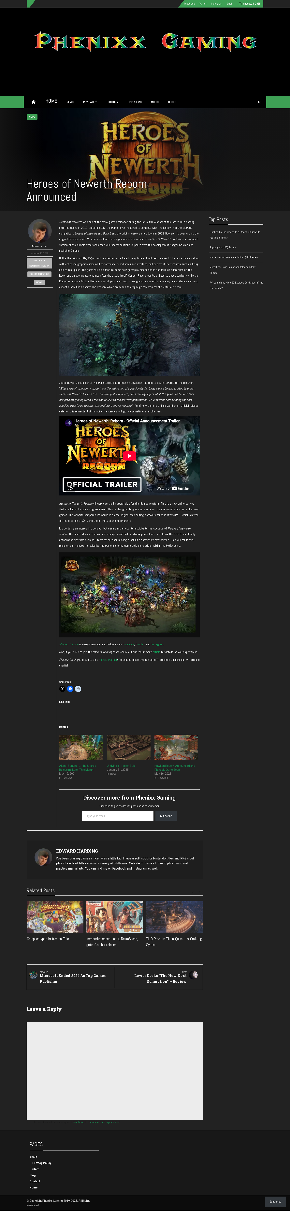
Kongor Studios (39, 274)
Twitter (203, 3)
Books (172, 102)
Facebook (189, 3)
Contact (35, 1181)
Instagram (216, 3)
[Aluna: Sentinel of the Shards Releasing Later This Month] (81, 747)
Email (230, 3)
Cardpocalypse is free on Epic (48, 938)
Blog (33, 1175)
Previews (135, 102)
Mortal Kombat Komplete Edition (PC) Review (234, 257)
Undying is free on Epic (121, 765)
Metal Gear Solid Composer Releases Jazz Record (233, 269)
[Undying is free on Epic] (129, 747)
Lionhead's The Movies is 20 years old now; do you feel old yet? (235, 234)
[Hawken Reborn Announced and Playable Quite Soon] (176, 747)
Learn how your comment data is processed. (96, 1122)
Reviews (88, 102)
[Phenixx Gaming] (34, 102)
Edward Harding (40, 246)
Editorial (114, 102)
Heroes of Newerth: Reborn (39, 263)
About (33, 1157)
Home (51, 101)
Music (155, 102)
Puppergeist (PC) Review (223, 247)
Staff (35, 1169)
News (70, 102)
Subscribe (166, 816)
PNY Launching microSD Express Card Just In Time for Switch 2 (236, 285)
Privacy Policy (41, 1163)
